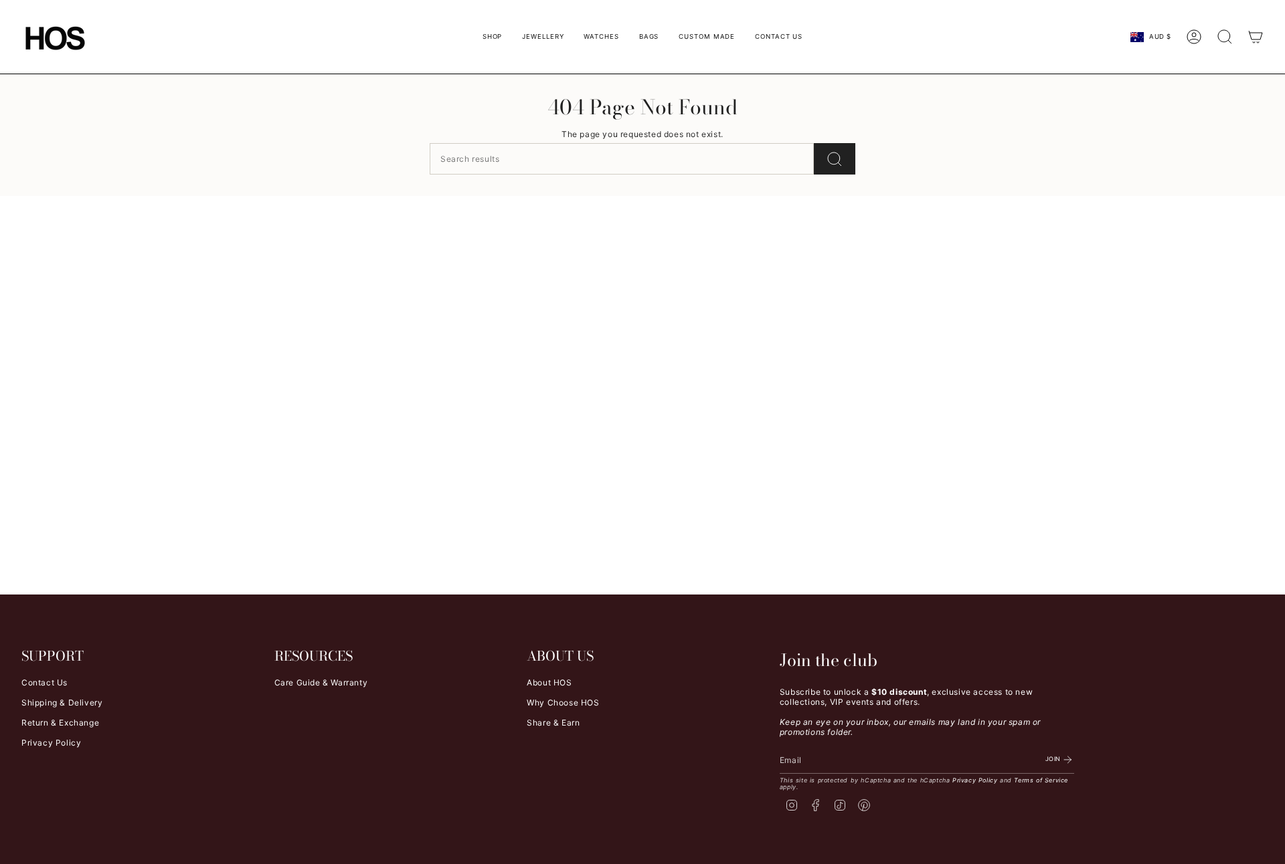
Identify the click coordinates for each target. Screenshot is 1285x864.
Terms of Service (1041, 780)
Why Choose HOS (563, 702)
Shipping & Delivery (61, 702)
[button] (493, 36)
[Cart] (1255, 36)
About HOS (549, 682)
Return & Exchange (60, 723)
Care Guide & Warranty (321, 682)
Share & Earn (553, 723)
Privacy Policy (51, 743)
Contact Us (44, 682)
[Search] (834, 159)
